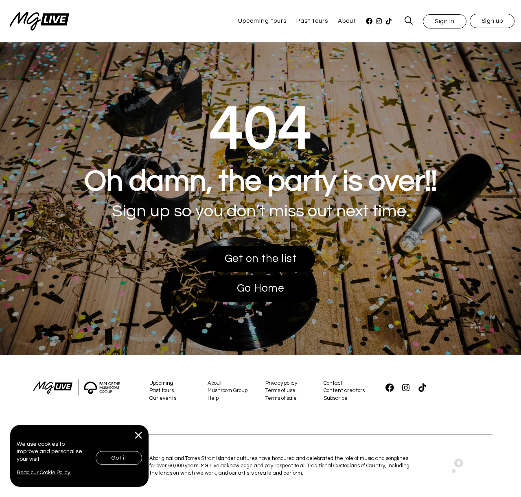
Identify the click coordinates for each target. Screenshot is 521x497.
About (347, 21)
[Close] (138, 435)
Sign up (492, 21)
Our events (162, 398)
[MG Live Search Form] (409, 21)
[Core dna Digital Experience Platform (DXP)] (454, 463)
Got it (119, 458)
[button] (444, 20)
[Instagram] (379, 21)
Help (213, 398)
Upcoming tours (262, 21)
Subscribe (336, 398)
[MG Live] (34, 21)
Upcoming (161, 383)
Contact (333, 383)
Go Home (261, 288)
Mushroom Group (227, 390)
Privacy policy (281, 383)
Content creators (344, 390)
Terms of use (280, 390)
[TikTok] (389, 21)
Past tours (312, 21)
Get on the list (261, 258)
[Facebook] (369, 21)
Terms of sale (281, 398)
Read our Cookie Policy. (44, 472)
